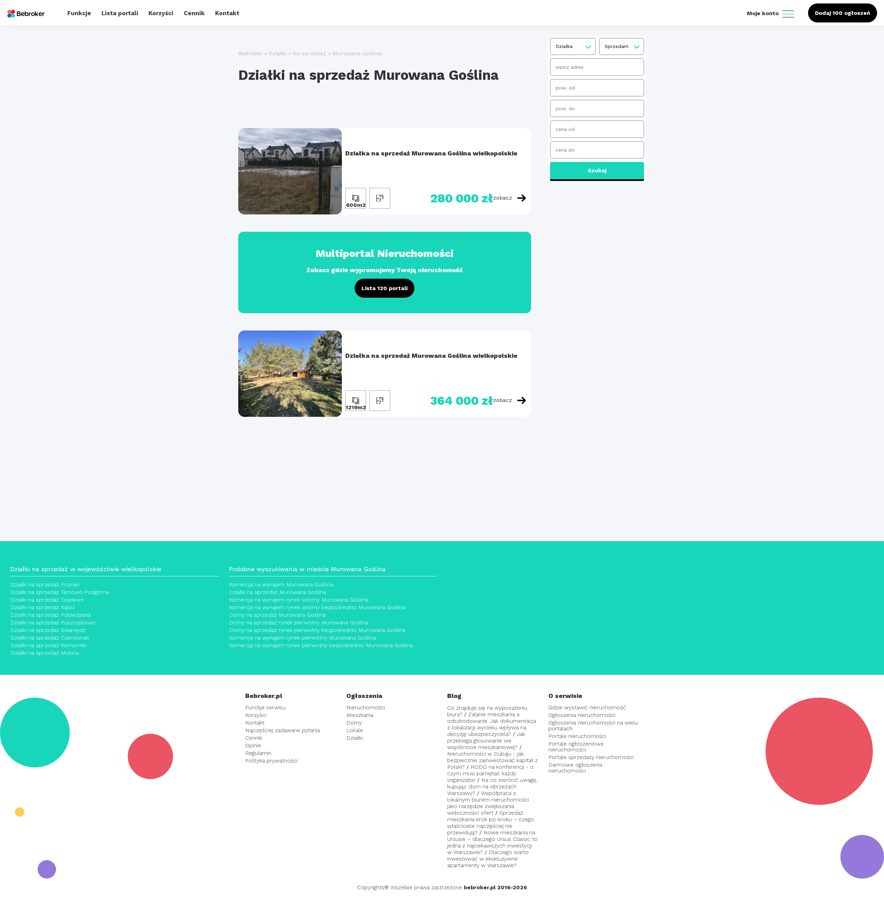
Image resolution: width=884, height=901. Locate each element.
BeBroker (250, 53)
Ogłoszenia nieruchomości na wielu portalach (593, 725)
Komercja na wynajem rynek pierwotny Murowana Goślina (302, 637)
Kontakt (255, 722)
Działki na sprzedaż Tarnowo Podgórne (59, 592)
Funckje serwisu (265, 707)
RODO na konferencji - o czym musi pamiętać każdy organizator (490, 773)
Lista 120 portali (384, 288)
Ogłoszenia (364, 695)
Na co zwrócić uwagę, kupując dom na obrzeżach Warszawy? (492, 786)
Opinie (253, 745)
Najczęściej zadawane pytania (282, 730)
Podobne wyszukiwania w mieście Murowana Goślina (307, 569)
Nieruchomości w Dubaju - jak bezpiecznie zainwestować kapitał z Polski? (492, 760)
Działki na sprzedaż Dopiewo (47, 599)
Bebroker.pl (263, 695)
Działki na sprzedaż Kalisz (42, 607)
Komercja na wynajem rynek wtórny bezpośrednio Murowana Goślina (317, 607)
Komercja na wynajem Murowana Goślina (281, 584)
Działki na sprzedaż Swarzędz (48, 630)
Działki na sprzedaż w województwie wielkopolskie (85, 569)
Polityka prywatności (271, 760)
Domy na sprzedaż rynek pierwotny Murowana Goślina (298, 622)
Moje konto (763, 13)
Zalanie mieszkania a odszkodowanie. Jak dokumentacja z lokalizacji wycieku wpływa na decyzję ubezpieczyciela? (491, 724)
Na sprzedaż (309, 53)
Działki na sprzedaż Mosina (44, 653)
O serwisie (565, 695)
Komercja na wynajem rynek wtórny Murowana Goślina (298, 599)
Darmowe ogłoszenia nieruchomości (575, 767)
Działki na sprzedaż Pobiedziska (50, 615)
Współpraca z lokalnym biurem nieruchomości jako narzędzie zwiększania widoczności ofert (488, 803)
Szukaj (597, 170)
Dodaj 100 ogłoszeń (842, 13)
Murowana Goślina (357, 53)
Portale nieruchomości (577, 736)
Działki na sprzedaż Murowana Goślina (277, 592)
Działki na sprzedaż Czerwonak (49, 637)
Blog (454, 695)
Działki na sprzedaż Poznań (45, 584)
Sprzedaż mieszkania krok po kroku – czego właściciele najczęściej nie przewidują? (490, 822)
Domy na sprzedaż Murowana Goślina (277, 615)
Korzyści (255, 715)
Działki (278, 53)
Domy (354, 722)
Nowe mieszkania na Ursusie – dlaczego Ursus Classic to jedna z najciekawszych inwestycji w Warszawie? (492, 842)
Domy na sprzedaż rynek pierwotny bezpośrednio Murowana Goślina (317, 630)
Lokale (354, 730)
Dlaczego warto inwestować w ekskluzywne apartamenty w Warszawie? (488, 859)
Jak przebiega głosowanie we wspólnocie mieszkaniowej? (486, 740)
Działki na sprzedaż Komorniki (48, 645)
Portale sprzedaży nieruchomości (591, 757)
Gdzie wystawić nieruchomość (587, 707)
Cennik (253, 738)
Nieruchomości (365, 707)
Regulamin (258, 753)
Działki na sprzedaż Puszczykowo (53, 622)
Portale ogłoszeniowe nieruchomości (576, 746)
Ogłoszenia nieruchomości (581, 715)
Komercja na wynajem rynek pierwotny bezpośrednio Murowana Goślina (321, 645)
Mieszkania (359, 715)
